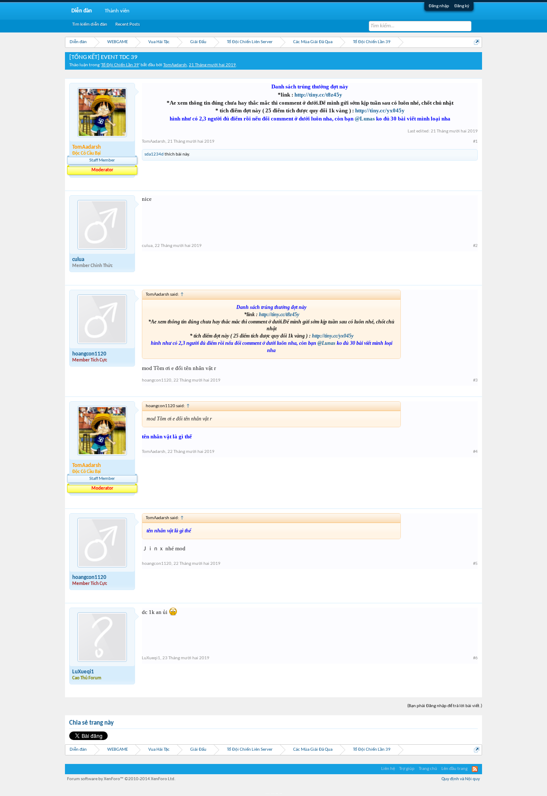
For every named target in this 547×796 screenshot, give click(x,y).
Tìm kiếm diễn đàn (89, 24)
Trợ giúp (407, 769)
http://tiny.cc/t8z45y (318, 94)
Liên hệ (388, 769)
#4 (475, 451)
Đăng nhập (439, 6)
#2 (475, 246)
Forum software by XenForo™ (121, 779)
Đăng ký (461, 6)
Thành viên (117, 11)
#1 (475, 141)
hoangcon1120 (89, 354)
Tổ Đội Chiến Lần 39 (120, 65)
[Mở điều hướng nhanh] (476, 42)
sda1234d (154, 154)
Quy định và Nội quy (460, 779)
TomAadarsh (175, 65)
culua (78, 259)
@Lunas (365, 118)
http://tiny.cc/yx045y (380, 110)
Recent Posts (127, 24)
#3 (475, 380)
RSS (475, 769)
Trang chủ (428, 769)
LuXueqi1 (83, 672)
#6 (475, 658)
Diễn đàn (81, 11)
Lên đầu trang (454, 769)
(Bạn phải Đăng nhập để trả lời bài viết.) (444, 706)
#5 (475, 563)
